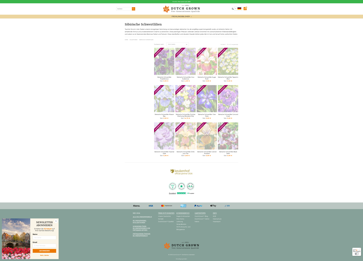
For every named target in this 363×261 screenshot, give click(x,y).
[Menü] (360, 249)
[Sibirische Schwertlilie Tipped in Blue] (228, 61)
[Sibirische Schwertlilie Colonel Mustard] (207, 136)
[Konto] (232, 8)
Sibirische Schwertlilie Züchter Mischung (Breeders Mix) (185, 115)
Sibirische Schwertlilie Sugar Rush (207, 78)
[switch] (357, 254)
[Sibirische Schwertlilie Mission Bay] (164, 98)
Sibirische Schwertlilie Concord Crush (228, 115)
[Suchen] (133, 8)
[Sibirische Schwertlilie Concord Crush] (228, 98)
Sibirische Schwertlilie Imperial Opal (164, 152)
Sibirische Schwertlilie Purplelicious (164, 78)
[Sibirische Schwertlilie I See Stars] (207, 98)
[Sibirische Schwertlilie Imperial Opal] (164, 136)
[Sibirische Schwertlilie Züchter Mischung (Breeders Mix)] (185, 98)
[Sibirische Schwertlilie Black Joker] (228, 136)
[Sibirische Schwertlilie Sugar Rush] (207, 61)
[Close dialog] (56, 221)
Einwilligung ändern (181, 259)
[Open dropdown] (191, 16)
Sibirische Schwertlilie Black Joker (228, 152)
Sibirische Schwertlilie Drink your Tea (185, 152)
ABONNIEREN (44, 251)
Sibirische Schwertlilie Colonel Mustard (206, 152)
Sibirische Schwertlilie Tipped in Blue (228, 78)
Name (35, 234)
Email (35, 242)
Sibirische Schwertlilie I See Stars (207, 115)
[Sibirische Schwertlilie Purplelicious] (164, 61)
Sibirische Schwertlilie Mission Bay (164, 115)
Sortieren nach (159, 44)
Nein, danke (44, 255)
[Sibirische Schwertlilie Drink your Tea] (185, 136)
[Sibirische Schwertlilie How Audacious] (185, 61)
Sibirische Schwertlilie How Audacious (185, 78)
